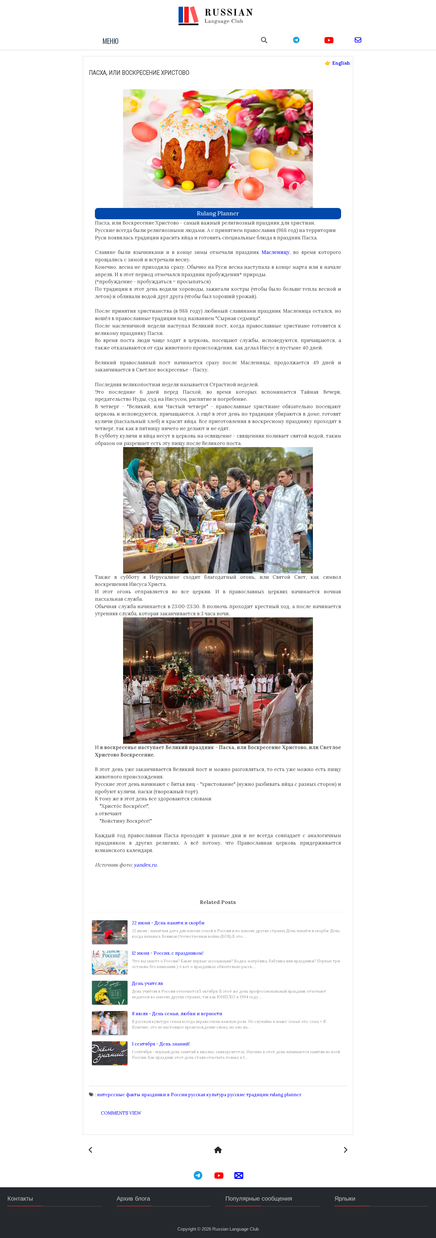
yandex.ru (145, 865)
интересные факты (118, 1094)
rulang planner (218, 213)
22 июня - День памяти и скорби (168, 923)
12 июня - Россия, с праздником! (167, 953)
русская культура (207, 1094)
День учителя (147, 983)
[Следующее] (91, 1150)
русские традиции (247, 1094)
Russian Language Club (235, 1228)
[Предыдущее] (345, 1150)
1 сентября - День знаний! (161, 1044)
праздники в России (164, 1094)
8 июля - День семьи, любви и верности (177, 1013)
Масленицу (275, 252)
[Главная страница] (217, 1150)
